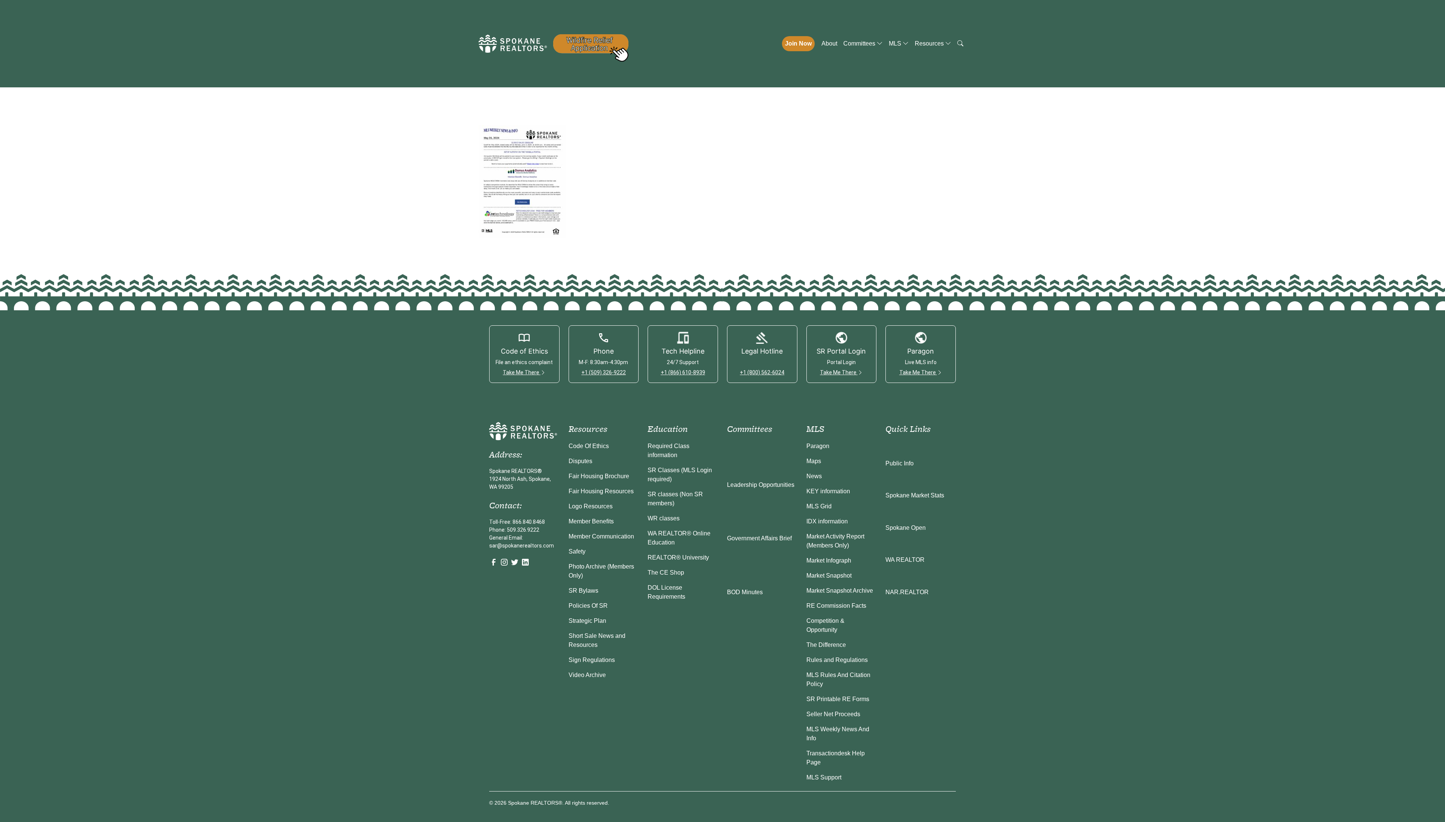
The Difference (826, 645)
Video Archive (587, 675)
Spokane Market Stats (914, 495)
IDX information (827, 521)
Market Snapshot (829, 575)
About (829, 43)
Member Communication (601, 536)
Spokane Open (905, 528)
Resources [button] (930, 43)
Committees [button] (860, 43)
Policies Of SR (588, 605)
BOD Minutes (745, 592)
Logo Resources (591, 506)
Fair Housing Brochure (599, 476)
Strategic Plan (587, 621)
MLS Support (823, 777)
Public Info (899, 463)
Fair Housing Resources (601, 491)
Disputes (580, 461)
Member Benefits (591, 521)
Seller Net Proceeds (833, 714)
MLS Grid (819, 506)
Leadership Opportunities (760, 485)
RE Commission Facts (836, 605)
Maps (813, 461)
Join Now (798, 43)
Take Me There (521, 372)
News (814, 476)
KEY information (828, 491)
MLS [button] (896, 43)
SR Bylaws (583, 590)
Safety (577, 551)
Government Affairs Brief (759, 538)
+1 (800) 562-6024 (762, 372)
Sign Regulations (592, 660)
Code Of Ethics (589, 446)
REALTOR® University (678, 557)
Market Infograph (828, 560)
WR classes (664, 518)
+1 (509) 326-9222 (603, 372)
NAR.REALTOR (907, 592)
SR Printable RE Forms (837, 699)
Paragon (817, 446)
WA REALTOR (905, 560)
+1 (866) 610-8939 (683, 372)
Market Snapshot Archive (839, 590)
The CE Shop (666, 572)
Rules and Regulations (837, 660)
